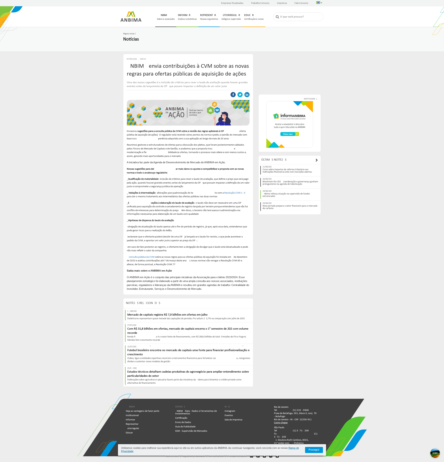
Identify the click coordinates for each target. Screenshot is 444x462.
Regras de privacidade (193, 456)
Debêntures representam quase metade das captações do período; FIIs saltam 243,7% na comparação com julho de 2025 (186, 318)
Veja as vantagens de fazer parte (142, 411)
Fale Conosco (301, 3)
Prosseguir (314, 450)
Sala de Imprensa (233, 420)
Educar (129, 433)
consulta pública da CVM (142, 257)
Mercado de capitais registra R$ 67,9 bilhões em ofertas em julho (167, 314)
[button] (319, 3)
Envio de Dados (183, 422)
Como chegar (281, 422)
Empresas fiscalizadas (232, 3)
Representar (132, 424)
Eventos (229, 415)
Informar (130, 420)
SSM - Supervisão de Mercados (191, 431)
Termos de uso (216, 456)
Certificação (181, 418)
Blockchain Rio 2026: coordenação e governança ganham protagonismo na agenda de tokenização (290, 183)
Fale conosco (172, 456)
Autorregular (132, 428)
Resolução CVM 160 (234, 193)
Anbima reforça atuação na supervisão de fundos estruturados (286, 195)
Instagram (230, 411)
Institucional (132, 415)
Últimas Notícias (274, 160)
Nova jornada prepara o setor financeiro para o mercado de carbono (290, 207)
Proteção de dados (237, 456)
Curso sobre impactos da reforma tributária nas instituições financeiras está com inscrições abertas (287, 170)
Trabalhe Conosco (260, 3)
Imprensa (282, 3)
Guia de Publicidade (185, 426)
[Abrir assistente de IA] (435, 453)
